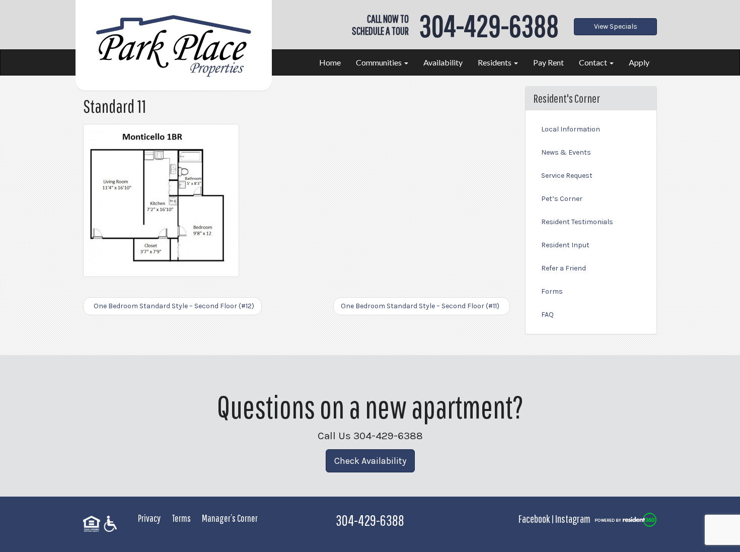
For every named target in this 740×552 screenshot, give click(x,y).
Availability (443, 62)
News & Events (566, 152)
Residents (495, 62)
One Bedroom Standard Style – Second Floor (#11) (421, 306)
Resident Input (565, 245)
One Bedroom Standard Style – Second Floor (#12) (172, 306)
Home (330, 62)
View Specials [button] (615, 26)
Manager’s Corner (230, 518)
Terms (181, 518)
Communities (379, 62)
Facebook (534, 518)
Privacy (149, 518)
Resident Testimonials (577, 222)
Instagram (572, 518)
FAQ (547, 314)
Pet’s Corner (561, 198)
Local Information (570, 129)
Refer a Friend (563, 268)
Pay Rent (548, 62)
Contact (594, 62)
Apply (639, 62)
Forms (552, 291)
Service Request (567, 175)
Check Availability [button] (370, 460)
